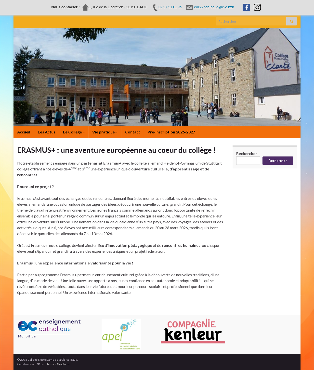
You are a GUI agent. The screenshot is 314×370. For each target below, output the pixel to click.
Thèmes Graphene (57, 364)
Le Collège (73, 132)
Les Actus (46, 132)
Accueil (23, 132)
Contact (132, 132)
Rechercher (246, 153)
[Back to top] (303, 359)
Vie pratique (104, 132)
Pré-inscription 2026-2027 (171, 132)
